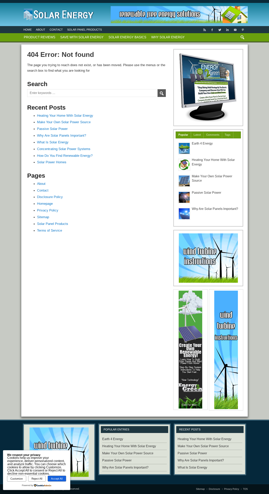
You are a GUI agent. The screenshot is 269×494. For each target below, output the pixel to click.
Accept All (57, 478)
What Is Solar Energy (53, 142)
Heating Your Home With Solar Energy (65, 115)
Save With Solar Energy (82, 37)
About (40, 29)
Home (27, 29)
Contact (56, 29)
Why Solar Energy (168, 37)
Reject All (37, 478)
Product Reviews (39, 37)
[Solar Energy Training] (57, 7)
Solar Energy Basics (127, 37)
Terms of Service (49, 230)
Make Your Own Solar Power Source (64, 122)
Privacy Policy (47, 210)
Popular (183, 134)
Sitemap (43, 217)
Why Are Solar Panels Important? (61, 135)
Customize (16, 478)
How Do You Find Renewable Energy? (65, 156)
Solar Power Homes (51, 162)
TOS (245, 489)
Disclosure (214, 489)
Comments (212, 134)
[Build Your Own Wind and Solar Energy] (208, 88)
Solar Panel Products (84, 29)
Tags (227, 134)
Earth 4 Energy (202, 143)
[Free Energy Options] (208, 258)
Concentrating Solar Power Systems (63, 149)
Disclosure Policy (50, 197)
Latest (197, 134)
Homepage (45, 204)
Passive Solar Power (52, 129)
